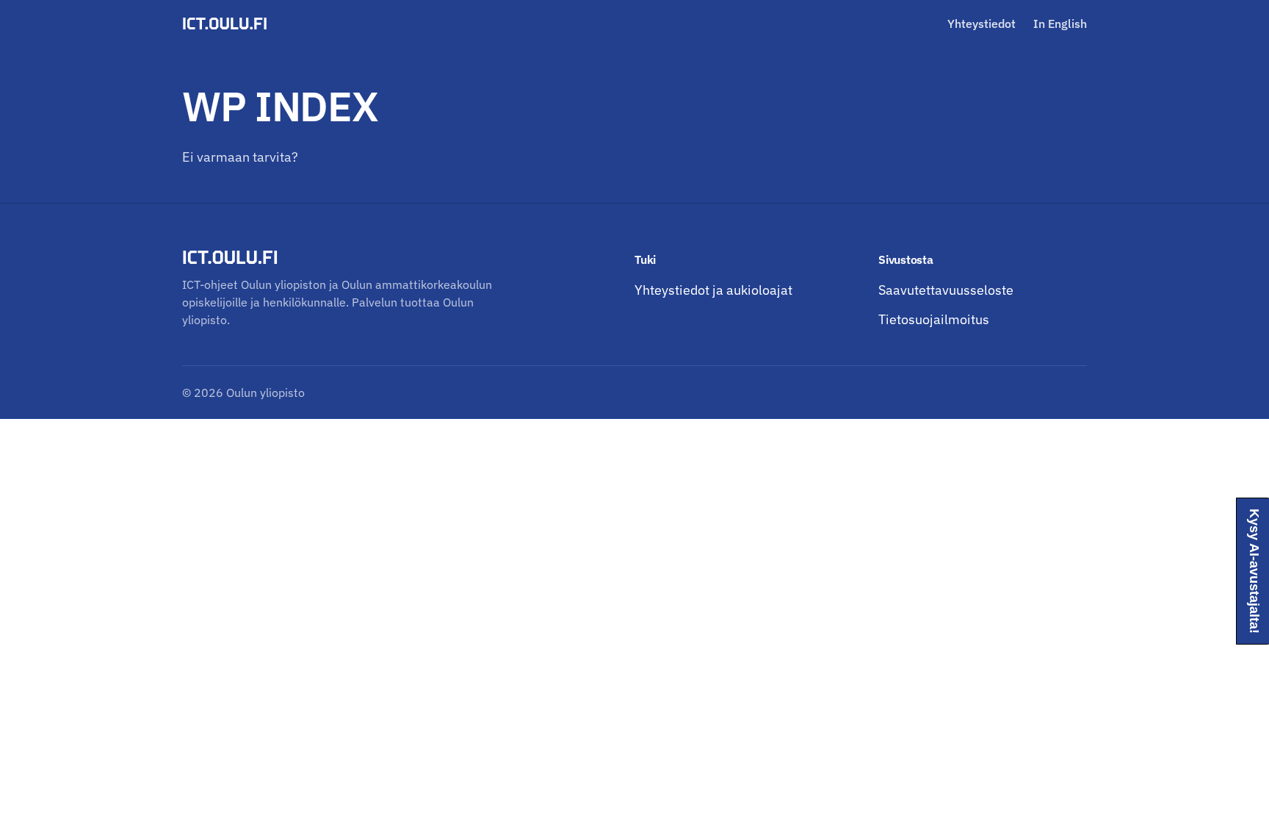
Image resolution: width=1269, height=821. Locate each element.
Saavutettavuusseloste (945, 290)
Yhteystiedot (981, 23)
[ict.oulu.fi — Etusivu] (227, 23)
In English (1060, 23)
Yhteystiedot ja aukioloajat (713, 290)
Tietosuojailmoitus (933, 319)
